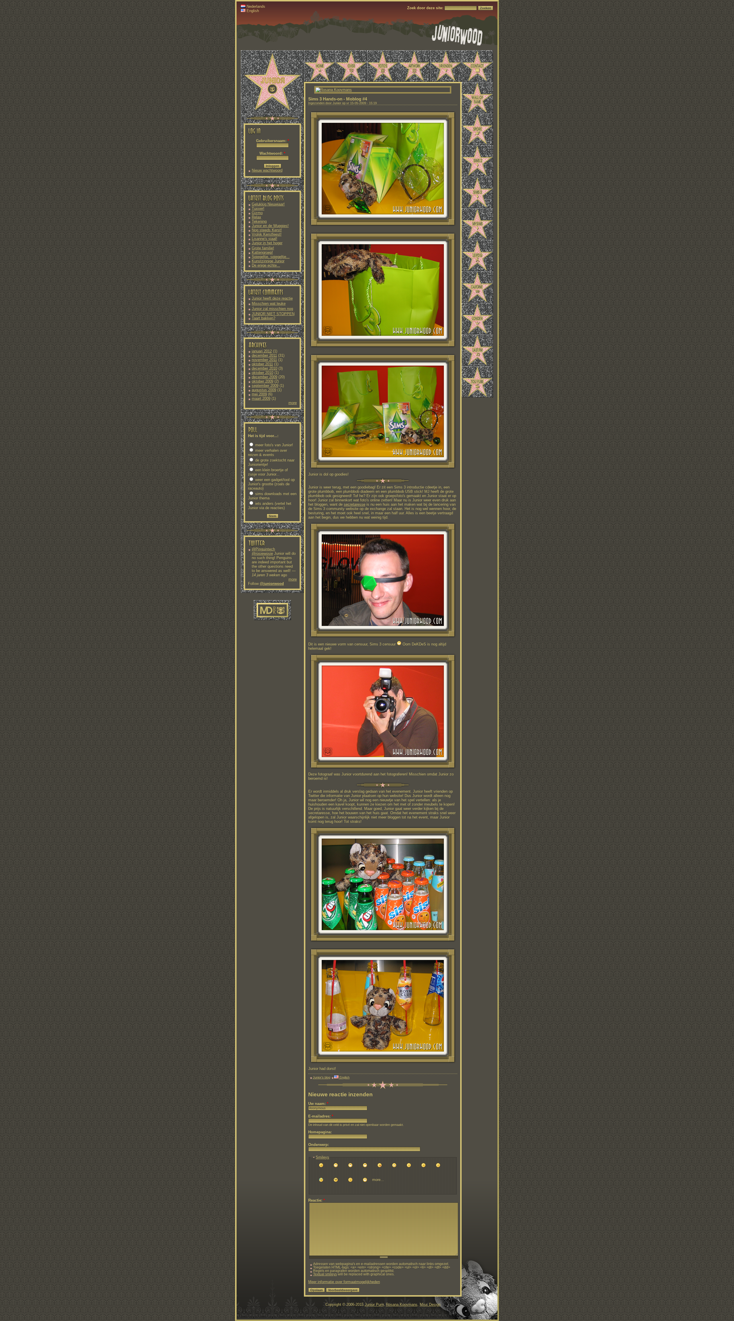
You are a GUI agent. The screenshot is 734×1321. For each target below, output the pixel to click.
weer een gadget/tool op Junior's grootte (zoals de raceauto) (271, 484)
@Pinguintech (263, 549)
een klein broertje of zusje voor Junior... (268, 472)
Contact (477, 66)
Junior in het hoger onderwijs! (267, 245)
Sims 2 (477, 160)
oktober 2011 (262, 364)
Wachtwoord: (272, 153)
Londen (477, 318)
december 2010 (264, 368)
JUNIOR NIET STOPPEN (273, 314)
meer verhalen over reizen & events (267, 452)
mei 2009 (259, 394)
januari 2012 (262, 351)
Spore (477, 129)
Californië (477, 287)
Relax (256, 217)
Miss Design (430, 1304)
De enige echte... (266, 265)
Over (351, 66)
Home (319, 66)
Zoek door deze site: (425, 8)
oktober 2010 (262, 372)
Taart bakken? (263, 318)
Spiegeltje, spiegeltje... (271, 257)
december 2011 (264, 355)
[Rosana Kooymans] (334, 90)
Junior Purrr (374, 1304)
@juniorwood (272, 583)
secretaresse (354, 504)
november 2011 (264, 360)
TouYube (477, 381)
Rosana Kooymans (401, 1304)
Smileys (322, 1157)
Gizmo (257, 213)
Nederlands (255, 6)
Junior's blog (321, 1077)
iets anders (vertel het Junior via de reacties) (269, 505)
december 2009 (264, 377)
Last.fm (477, 350)
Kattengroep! (262, 252)
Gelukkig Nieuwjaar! (268, 204)
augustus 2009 (264, 390)
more (292, 403)
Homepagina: (320, 1132)
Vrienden (446, 66)
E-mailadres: (320, 1116)
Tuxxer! (258, 208)
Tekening (259, 221)
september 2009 (265, 385)
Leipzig (477, 255)
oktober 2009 (262, 381)
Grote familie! (263, 248)
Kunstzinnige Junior (268, 261)
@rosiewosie (262, 553)
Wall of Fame (477, 97)
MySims (477, 224)
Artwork (414, 66)
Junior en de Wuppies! (270, 226)
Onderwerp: (318, 1144)
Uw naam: (318, 1103)
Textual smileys (325, 1274)
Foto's (383, 66)
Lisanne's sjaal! (264, 238)
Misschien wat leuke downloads (269, 305)
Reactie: (316, 1200)
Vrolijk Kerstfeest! (267, 234)
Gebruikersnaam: (272, 141)
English (252, 11)
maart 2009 (261, 398)
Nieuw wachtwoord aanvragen (267, 172)
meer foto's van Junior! (273, 445)
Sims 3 (477, 192)
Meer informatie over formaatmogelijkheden (344, 1282)
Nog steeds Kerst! (267, 230)
